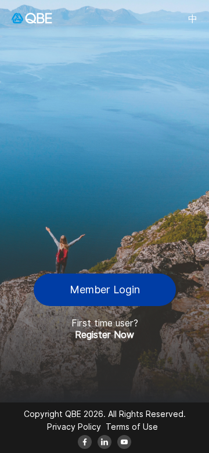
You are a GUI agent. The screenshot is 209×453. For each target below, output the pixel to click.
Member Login (105, 289)
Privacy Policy (74, 427)
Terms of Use (132, 427)
